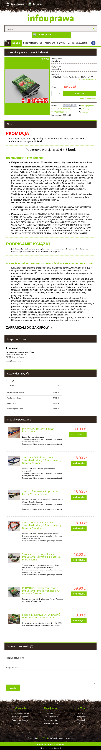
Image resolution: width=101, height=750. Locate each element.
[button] (86, 105)
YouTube (81, 713)
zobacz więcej (78, 434)
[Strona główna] (51, 18)
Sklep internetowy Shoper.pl (50, 748)
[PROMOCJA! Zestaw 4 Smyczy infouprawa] (14, 432)
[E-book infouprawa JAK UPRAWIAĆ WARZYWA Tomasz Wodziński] (14, 619)
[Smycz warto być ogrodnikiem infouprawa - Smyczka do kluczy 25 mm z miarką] (14, 558)
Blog (81, 723)
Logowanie (50, 713)
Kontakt (19, 723)
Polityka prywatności (20, 713)
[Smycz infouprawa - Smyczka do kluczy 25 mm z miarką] (14, 495)
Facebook (81, 720)
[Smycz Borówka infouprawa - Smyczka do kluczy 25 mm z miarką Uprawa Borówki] (14, 461)
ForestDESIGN (42, 738)
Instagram (81, 716)
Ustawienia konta (50, 723)
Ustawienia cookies (19, 716)
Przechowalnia (50, 720)
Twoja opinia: (12, 667)
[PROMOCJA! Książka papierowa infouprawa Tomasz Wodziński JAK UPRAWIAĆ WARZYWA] (14, 592)
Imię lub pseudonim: (15, 658)
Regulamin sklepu (20, 720)
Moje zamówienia (50, 716)
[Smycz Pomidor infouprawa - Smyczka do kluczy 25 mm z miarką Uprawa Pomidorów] (14, 526)
